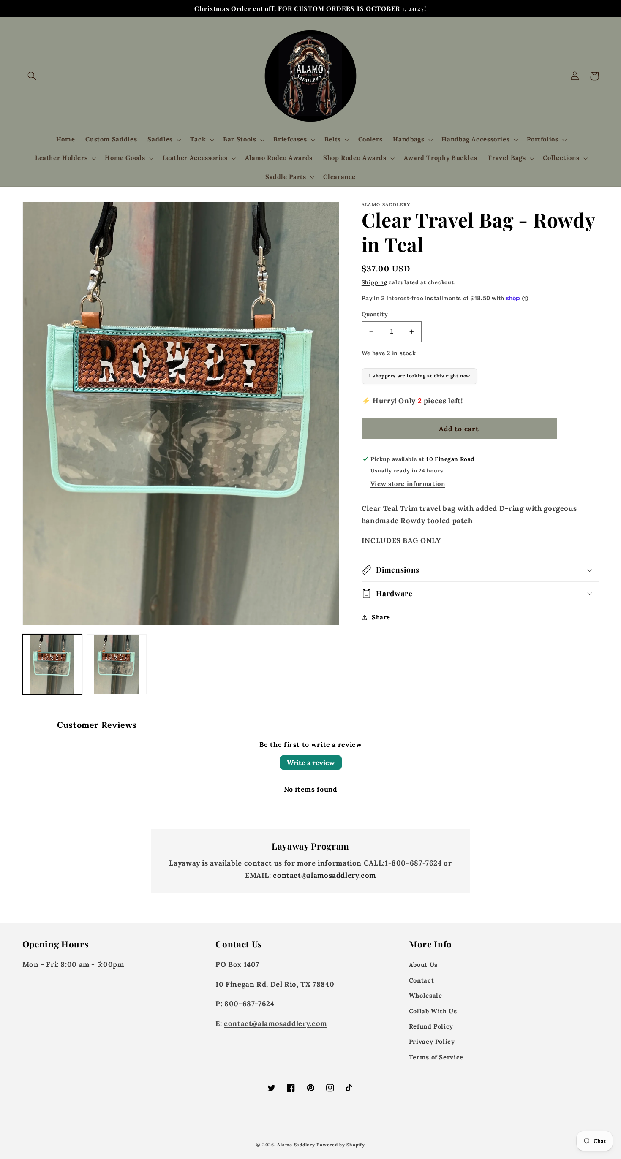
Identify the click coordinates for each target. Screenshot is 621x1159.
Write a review (311, 762)
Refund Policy (431, 1026)
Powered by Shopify (340, 1145)
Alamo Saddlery (296, 1145)
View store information (407, 484)
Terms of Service (436, 1057)
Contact (421, 980)
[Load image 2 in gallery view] (117, 664)
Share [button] (381, 617)
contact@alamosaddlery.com (324, 875)
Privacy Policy (432, 1041)
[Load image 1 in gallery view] (52, 664)
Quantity (375, 314)
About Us (423, 965)
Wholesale (425, 995)
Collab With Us (433, 1011)
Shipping (374, 282)
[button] (32, 76)
